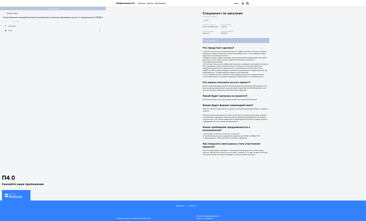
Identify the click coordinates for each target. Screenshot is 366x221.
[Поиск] (247, 3)
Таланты (150, 3)
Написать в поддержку (204, 218)
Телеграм (192, 206)
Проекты (141, 3)
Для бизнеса (160, 3)
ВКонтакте (180, 206)
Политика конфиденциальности (207, 216)
